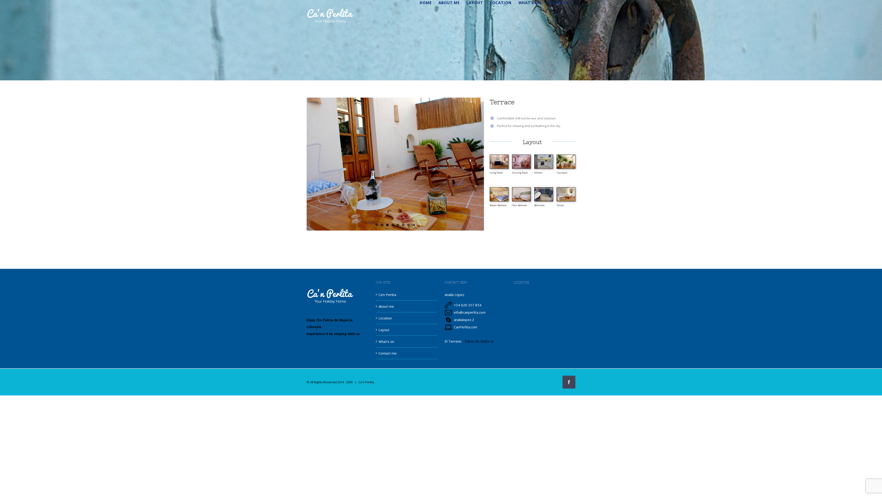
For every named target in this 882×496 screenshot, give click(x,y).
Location (385, 318)
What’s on (386, 341)
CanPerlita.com (465, 327)
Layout (384, 329)
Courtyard (562, 172)
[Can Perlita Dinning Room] (521, 156)
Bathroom (539, 205)
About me (386, 306)
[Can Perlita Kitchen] (543, 156)
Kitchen (538, 172)
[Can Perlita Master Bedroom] (499, 189)
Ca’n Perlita (387, 294)
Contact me (388, 353)
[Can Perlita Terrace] (566, 189)
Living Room (496, 172)
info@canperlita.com (470, 312)
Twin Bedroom (519, 205)
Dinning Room (520, 172)
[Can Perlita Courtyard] (566, 156)
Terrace (560, 205)
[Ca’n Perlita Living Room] (499, 156)
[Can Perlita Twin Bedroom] (521, 189)
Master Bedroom (498, 205)
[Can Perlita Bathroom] (543, 189)
